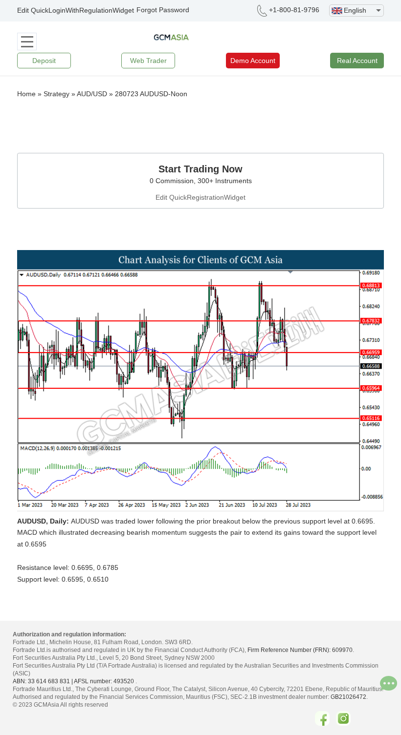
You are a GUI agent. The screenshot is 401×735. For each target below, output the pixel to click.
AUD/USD (92, 94)
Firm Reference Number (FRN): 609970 (300, 650)
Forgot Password (162, 10)
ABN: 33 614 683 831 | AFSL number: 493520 (73, 681)
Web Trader (148, 60)
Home (26, 94)
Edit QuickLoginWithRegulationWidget (75, 10)
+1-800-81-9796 (294, 10)
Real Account (357, 60)
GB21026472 (348, 696)
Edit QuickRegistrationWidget (200, 197)
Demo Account (252, 60)
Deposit (44, 60)
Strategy (56, 94)
